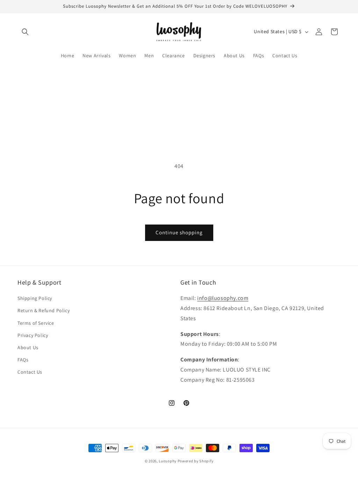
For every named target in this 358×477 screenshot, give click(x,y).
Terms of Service (35, 323)
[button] (25, 31)
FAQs (22, 360)
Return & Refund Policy (43, 310)
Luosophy (168, 460)
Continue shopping (179, 232)
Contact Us (29, 372)
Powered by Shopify (196, 460)
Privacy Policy (32, 335)
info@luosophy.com (222, 298)
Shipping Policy (34, 298)
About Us (27, 347)
